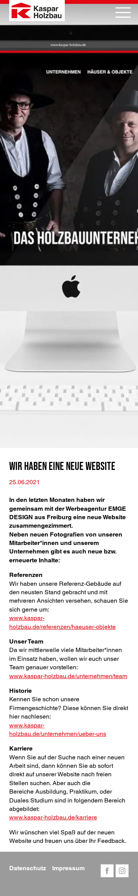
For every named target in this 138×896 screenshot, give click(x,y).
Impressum (68, 868)
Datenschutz (27, 868)
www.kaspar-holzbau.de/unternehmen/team (68, 676)
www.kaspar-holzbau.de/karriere (53, 817)
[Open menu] (123, 12)
